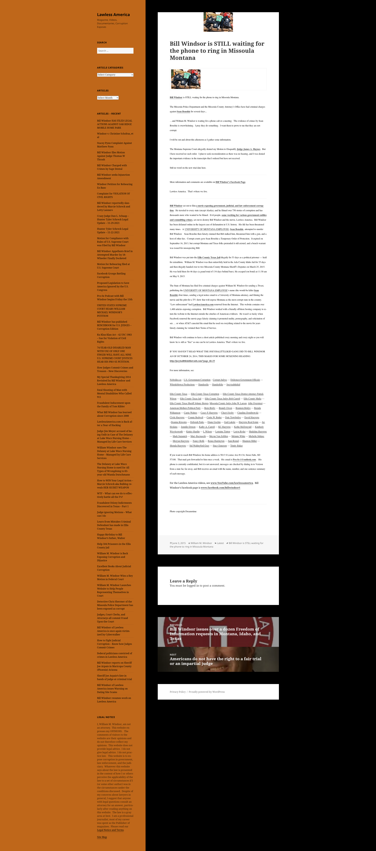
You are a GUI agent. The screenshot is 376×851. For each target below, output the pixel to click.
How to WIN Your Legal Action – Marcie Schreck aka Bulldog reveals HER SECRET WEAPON (115, 484)
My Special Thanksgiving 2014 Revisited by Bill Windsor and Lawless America (114, 380)
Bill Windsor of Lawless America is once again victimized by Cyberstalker (113, 631)
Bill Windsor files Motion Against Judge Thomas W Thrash (111, 156)
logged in (193, 585)
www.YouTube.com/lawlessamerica (232, 483)
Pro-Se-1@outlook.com (244, 459)
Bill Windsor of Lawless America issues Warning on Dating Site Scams (112, 688)
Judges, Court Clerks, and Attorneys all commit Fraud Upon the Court (112, 618)
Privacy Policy (178, 691)
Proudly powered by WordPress (207, 691)
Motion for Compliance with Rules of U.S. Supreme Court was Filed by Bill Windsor (113, 242)
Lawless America (113, 14)
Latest (220, 543)
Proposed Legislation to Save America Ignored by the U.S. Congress (113, 286)
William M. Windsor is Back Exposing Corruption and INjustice (112, 557)
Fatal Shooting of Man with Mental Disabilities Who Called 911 (114, 393)
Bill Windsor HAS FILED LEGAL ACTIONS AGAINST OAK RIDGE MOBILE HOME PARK (114, 124)
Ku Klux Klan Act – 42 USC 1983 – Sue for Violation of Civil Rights (114, 338)
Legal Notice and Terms (110, 830)
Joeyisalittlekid (233, 384)
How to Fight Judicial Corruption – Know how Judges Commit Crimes (114, 644)
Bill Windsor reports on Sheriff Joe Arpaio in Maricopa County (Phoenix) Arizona (114, 666)
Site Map (102, 837)
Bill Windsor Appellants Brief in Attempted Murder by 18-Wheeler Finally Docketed (115, 255)
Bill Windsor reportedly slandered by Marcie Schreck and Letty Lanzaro (113, 206)
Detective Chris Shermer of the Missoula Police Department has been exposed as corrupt (115, 605)
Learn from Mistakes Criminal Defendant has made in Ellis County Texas (114, 525)
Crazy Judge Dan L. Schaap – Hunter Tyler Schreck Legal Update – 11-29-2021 (113, 219)
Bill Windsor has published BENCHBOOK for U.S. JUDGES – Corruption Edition (114, 325)
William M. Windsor (201, 543)
